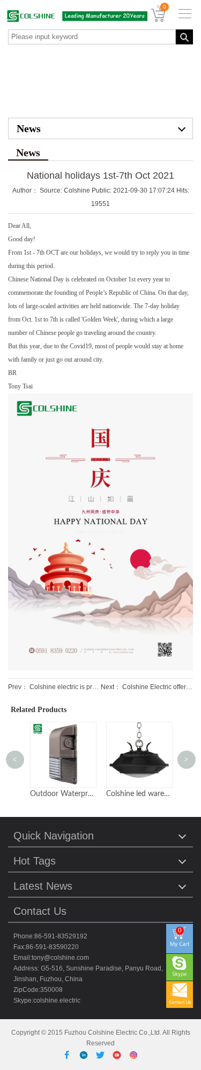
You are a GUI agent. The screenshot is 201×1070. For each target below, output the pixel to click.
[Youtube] (118, 1054)
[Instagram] (133, 1054)
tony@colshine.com (60, 957)
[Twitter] (102, 1054)
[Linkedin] (85, 1054)
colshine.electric (56, 1000)
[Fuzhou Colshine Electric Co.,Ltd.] (73, 16)
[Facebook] (69, 1054)
